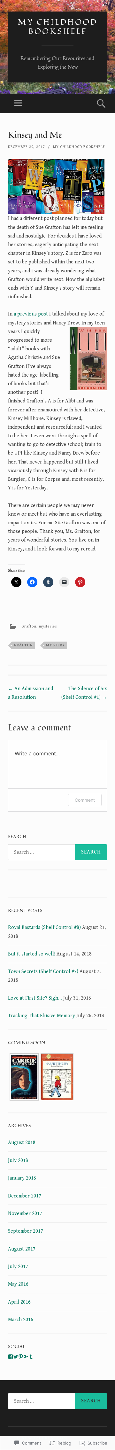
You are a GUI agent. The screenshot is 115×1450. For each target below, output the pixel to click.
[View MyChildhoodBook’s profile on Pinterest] (20, 1356)
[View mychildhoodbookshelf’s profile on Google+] (25, 1356)
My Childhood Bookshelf (57, 27)
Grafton (28, 626)
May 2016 (18, 1284)
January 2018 (22, 1178)
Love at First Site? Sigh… (35, 998)
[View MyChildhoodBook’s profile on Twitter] (15, 1356)
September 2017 (25, 1231)
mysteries (48, 626)
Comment (85, 800)
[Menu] (18, 103)
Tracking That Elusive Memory (41, 1016)
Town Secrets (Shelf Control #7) (43, 972)
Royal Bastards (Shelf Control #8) (44, 927)
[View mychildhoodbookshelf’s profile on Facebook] (10, 1356)
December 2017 (24, 1196)
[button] (24, 1078)
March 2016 (20, 1320)
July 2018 (18, 1161)
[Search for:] (57, 852)
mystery (55, 645)
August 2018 (21, 1143)
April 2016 (19, 1302)
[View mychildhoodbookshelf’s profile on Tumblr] (31, 1356)
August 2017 (21, 1249)
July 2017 (18, 1267)
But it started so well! (31, 954)
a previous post (31, 314)
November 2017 (25, 1214)
